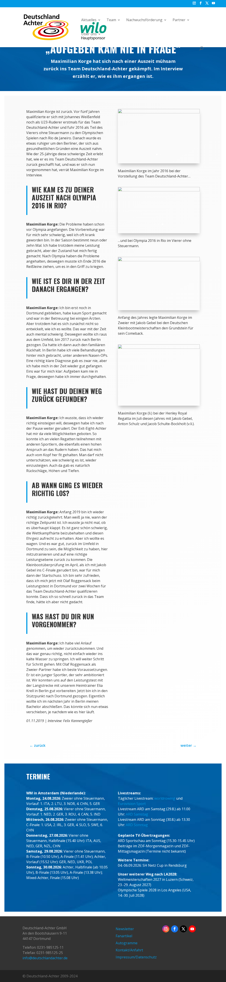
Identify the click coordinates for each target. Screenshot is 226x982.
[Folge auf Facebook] (174, 928)
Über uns (89, 34)
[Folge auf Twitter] (183, 928)
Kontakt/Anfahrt (129, 950)
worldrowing (164, 798)
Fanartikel (124, 935)
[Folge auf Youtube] (192, 928)
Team (111, 20)
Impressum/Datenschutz (136, 957)
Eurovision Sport (132, 803)
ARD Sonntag (137, 824)
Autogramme (126, 943)
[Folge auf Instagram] (165, 928)
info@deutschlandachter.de (45, 958)
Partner (179, 20)
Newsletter (125, 928)
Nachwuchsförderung (144, 20)
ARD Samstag (137, 814)
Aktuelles (88, 20)
